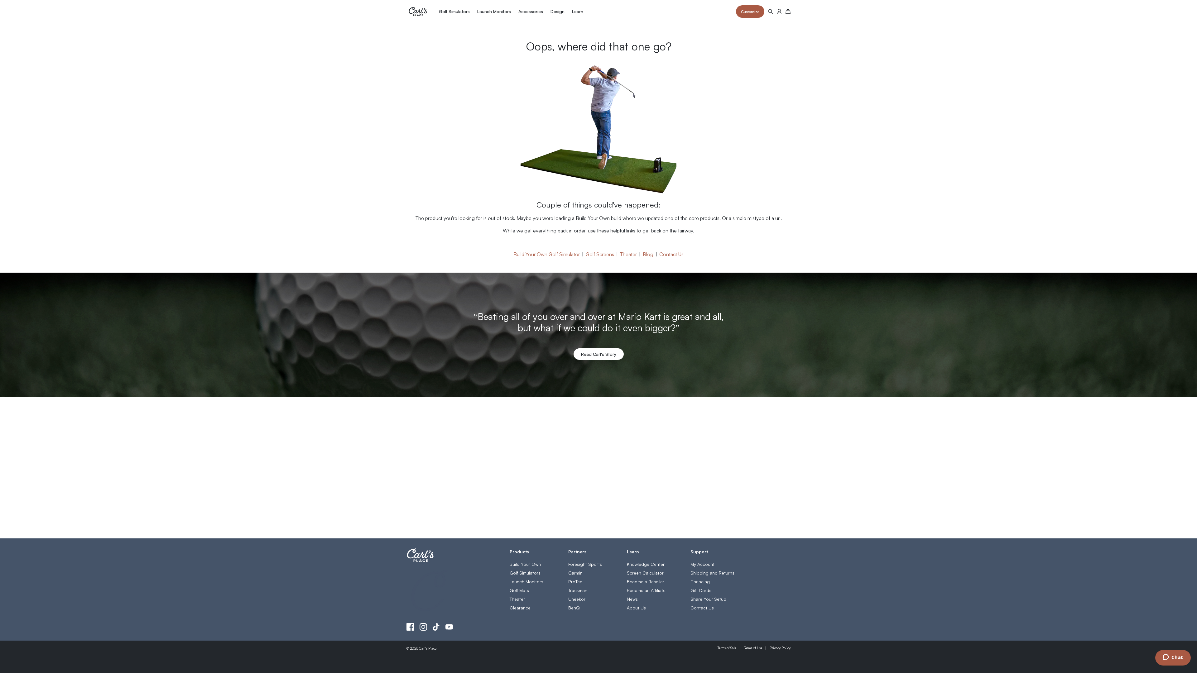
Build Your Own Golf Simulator (546, 254)
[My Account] (779, 11)
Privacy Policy (780, 648)
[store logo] (417, 11)
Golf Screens (600, 254)
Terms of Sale (726, 648)
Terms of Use (753, 648)
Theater (628, 254)
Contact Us (671, 254)
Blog (648, 254)
